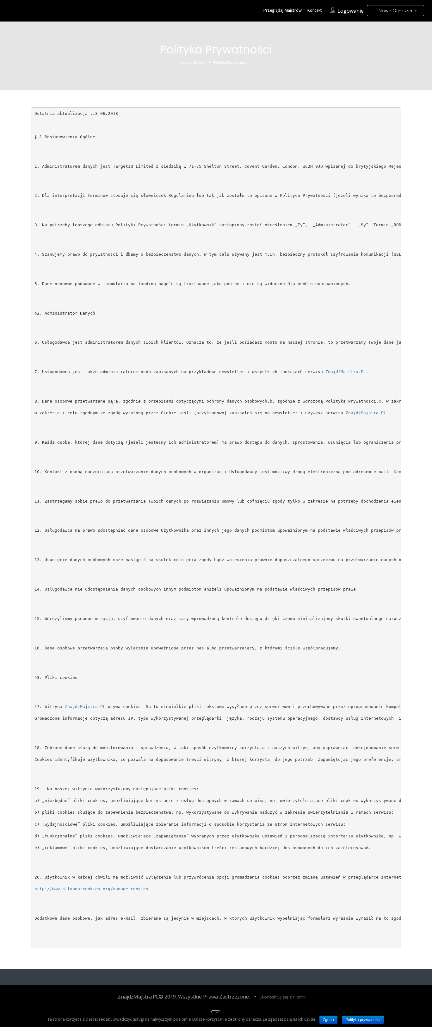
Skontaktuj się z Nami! (282, 997)
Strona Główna (193, 62)
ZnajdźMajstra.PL (345, 371)
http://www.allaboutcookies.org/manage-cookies (91, 888)
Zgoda (328, 1020)
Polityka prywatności (362, 1020)
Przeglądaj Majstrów (282, 10)
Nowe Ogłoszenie (397, 11)
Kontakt (314, 10)
